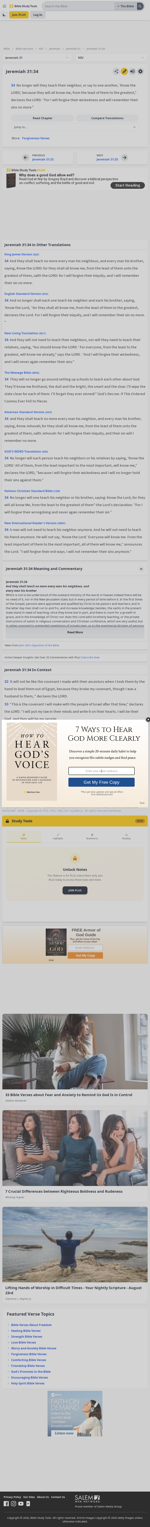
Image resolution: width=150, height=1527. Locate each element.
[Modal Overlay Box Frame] (75, 763)
